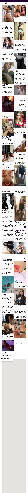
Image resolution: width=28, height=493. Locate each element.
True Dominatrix (5, 209)
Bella (15, 221)
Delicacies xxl (16, 186)
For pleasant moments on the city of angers (7, 23)
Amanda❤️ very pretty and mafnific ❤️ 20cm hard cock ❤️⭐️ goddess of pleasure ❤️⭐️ (20, 306)
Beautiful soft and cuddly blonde (6, 113)
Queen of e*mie (17, 152)
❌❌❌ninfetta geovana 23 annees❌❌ (19, 18)
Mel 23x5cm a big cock (6, 254)
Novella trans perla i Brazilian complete (19, 231)
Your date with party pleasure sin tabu (7, 85)
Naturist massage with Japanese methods (18, 338)
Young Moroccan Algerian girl (19, 282)
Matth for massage (17, 95)
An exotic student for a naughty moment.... (20, 70)
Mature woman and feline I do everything (7, 294)
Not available (4, 162)
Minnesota (9, 2)
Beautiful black (4, 351)
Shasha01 (3, 186)
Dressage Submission (18, 40)
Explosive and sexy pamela (7, 49)
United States (5, 2)
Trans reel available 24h (18, 254)
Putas (2, 2)
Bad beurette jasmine (6, 334)
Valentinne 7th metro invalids (19, 128)
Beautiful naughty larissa (6, 136)
